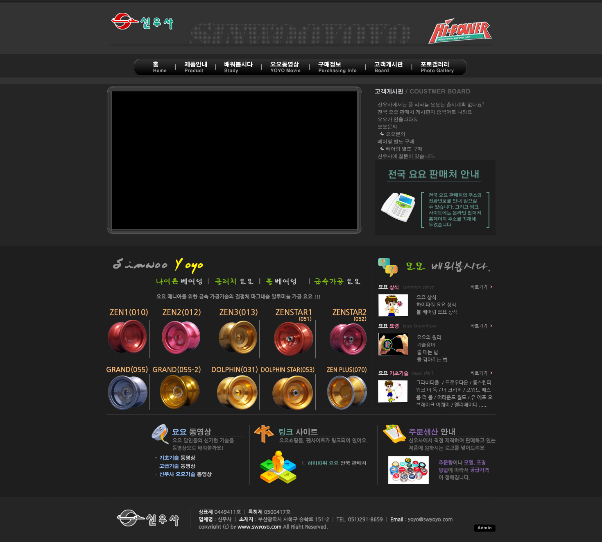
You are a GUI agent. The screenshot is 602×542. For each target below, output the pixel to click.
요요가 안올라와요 (398, 119)
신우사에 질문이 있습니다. (406, 156)
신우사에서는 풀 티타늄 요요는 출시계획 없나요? (431, 104)
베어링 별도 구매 (396, 141)
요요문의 (387, 127)
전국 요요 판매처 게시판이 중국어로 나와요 (425, 112)
